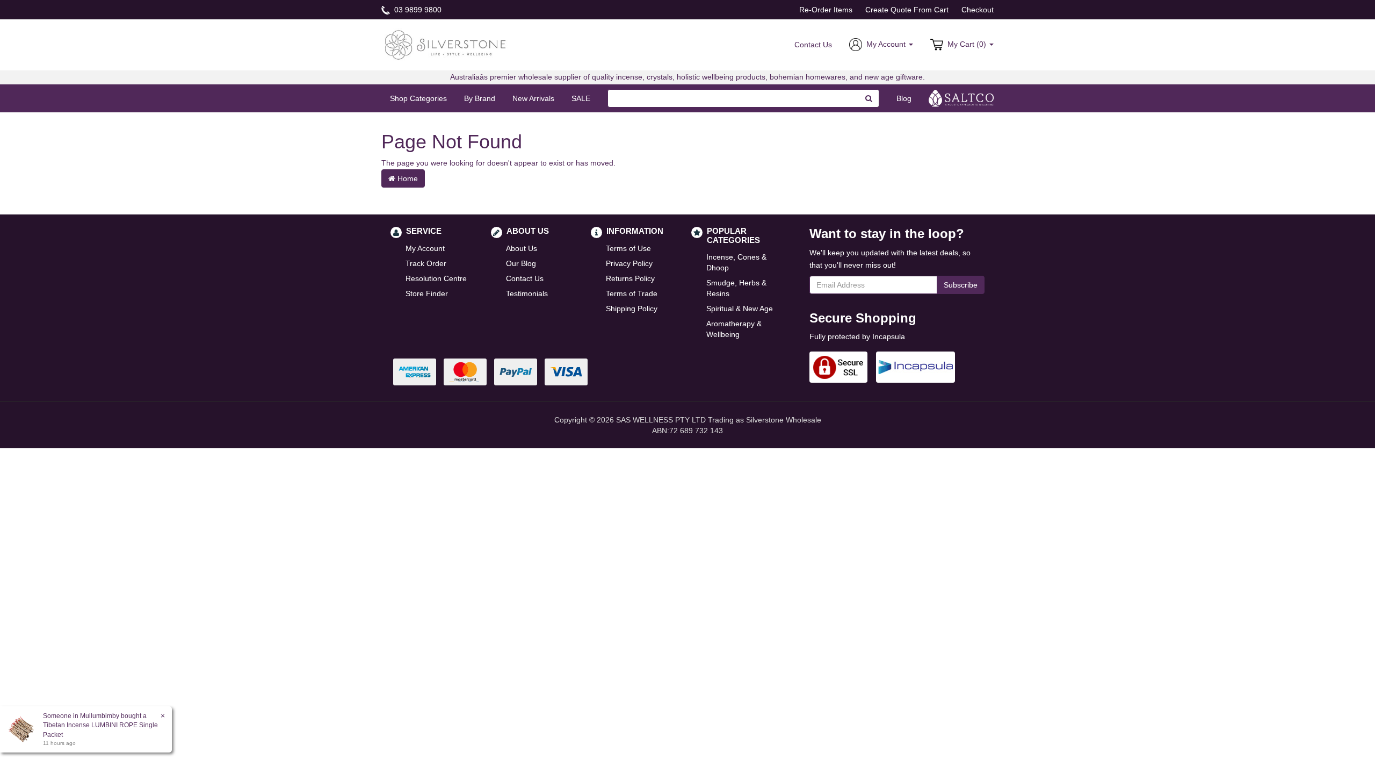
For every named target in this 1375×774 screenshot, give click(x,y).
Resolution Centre (436, 278)
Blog (903, 98)
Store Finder (427, 293)
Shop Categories (418, 98)
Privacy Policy (629, 263)
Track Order (426, 263)
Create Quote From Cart (907, 9)
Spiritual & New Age (739, 308)
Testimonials (527, 293)
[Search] (869, 98)
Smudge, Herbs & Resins (736, 288)
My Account (425, 248)
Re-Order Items (825, 9)
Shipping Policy (631, 308)
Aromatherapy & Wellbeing (734, 329)
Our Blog (521, 263)
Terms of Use (628, 248)
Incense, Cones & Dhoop (736, 262)
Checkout (977, 9)
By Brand (479, 98)
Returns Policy (630, 278)
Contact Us (813, 44)
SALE (580, 98)
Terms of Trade (631, 293)
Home (406, 178)
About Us (521, 248)
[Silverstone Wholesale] (445, 44)
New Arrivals (533, 98)
